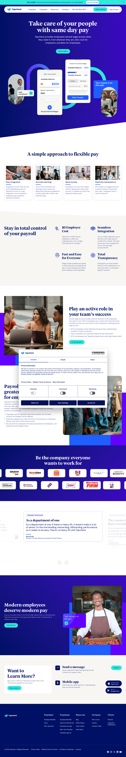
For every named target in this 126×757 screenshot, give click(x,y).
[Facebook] (108, 752)
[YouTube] (121, 752)
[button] (123, 2)
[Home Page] (15, 9)
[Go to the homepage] (10, 715)
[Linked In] (117, 752)
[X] (114, 752)
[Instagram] (111, 752)
